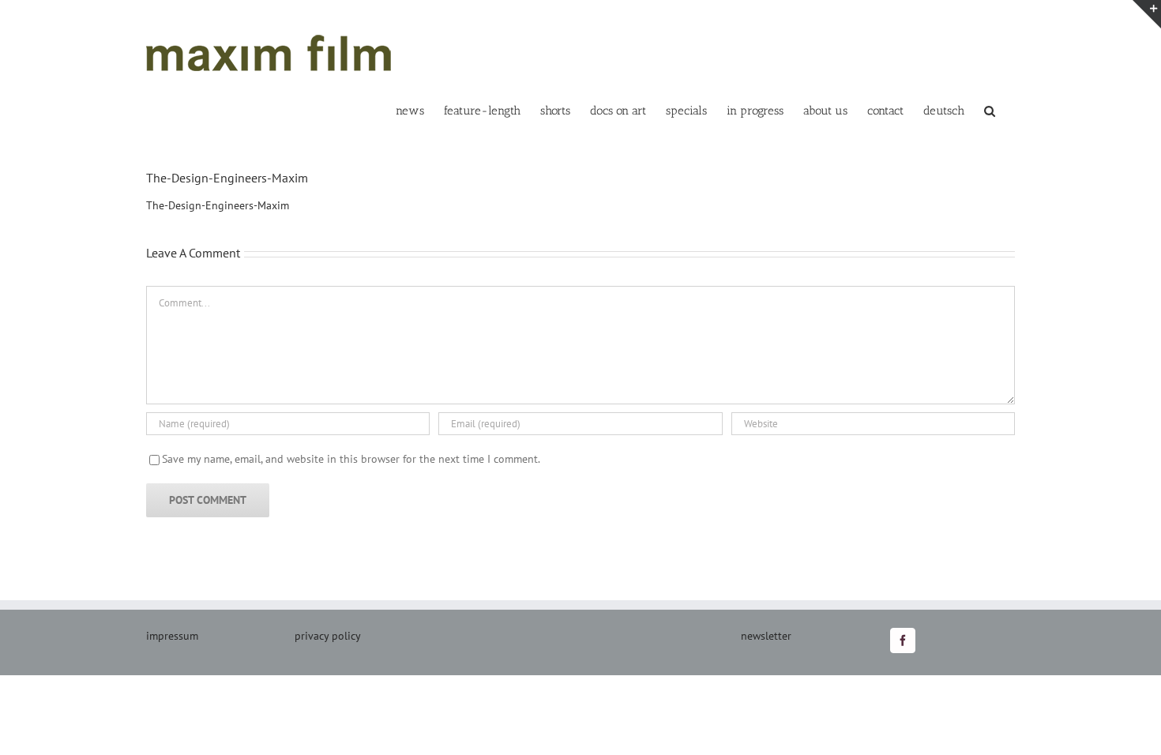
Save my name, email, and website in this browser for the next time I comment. (351, 459)
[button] (989, 110)
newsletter (766, 636)
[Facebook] (902, 640)
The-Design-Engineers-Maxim (217, 205)
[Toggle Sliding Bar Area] (1147, 14)
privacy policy (328, 636)
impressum (172, 636)
